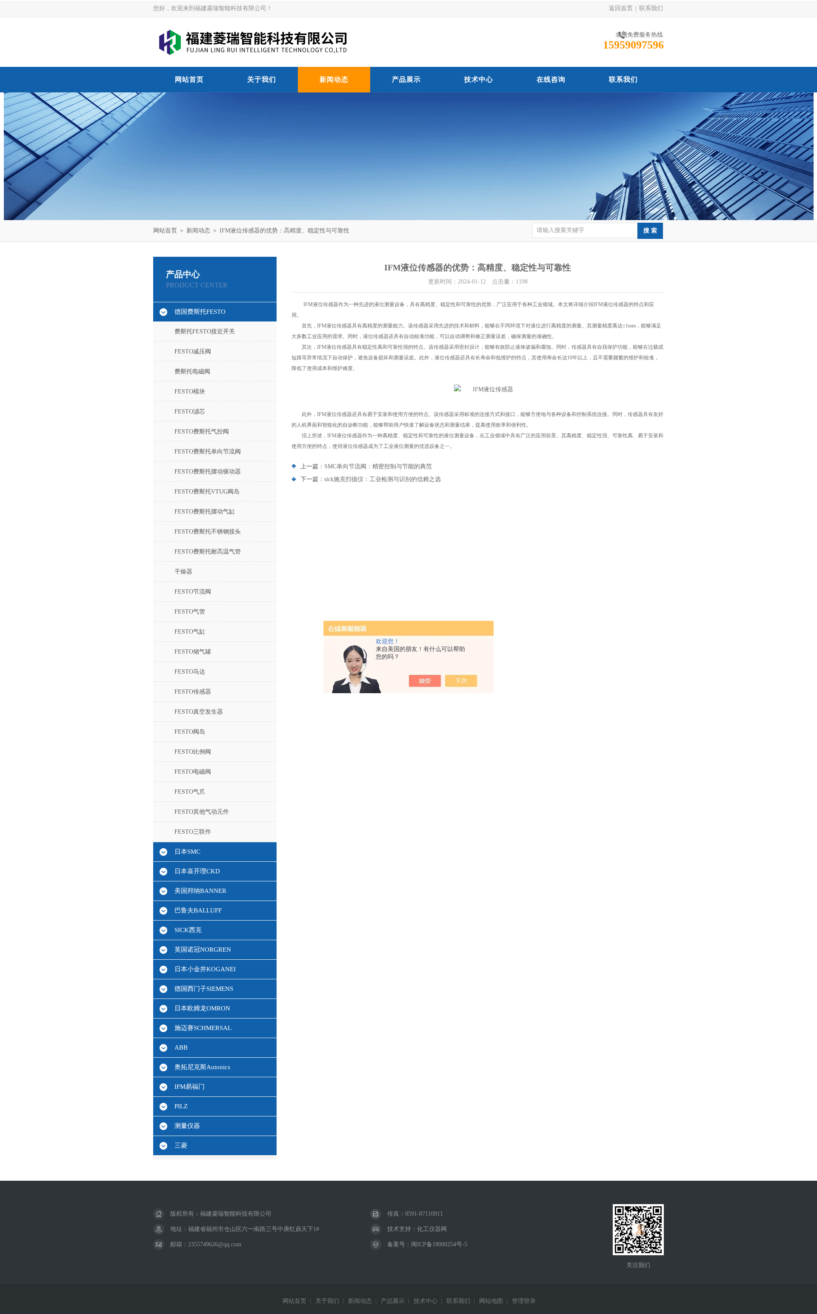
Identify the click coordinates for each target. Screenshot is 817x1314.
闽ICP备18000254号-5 (439, 1244)
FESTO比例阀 (192, 752)
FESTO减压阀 (192, 351)
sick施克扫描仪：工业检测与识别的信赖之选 (382, 479)
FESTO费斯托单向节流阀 (207, 451)
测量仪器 (187, 1125)
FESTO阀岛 (189, 732)
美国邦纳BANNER (200, 890)
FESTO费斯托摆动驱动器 (207, 471)
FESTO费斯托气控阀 (201, 431)
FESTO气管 (189, 611)
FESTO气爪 (189, 792)
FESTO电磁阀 (192, 772)
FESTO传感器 (192, 692)
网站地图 (491, 1301)
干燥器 (183, 571)
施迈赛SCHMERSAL (202, 1027)
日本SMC (187, 851)
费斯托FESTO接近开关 (204, 331)
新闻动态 (334, 79)
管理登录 (524, 1301)
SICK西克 (188, 930)
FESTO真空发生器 (198, 712)
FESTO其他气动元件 (201, 812)
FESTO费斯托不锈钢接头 (207, 531)
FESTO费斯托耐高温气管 (207, 551)
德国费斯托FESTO (200, 311)
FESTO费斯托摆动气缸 (204, 511)
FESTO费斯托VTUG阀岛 (207, 491)
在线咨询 (551, 79)
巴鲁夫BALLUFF (198, 910)
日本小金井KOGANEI (205, 969)
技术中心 (478, 79)
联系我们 (651, 8)
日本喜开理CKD (197, 871)
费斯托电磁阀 (192, 371)
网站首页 (189, 79)
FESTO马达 (189, 671)
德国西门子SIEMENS (203, 988)
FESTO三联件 (192, 832)
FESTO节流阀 (192, 591)
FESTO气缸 (189, 631)
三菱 (180, 1145)
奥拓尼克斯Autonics (202, 1067)
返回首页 (621, 8)
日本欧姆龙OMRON (202, 1008)
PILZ (181, 1106)
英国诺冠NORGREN (202, 949)
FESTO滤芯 (189, 411)
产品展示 (406, 79)
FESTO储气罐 (192, 651)
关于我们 (261, 79)
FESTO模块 (189, 391)
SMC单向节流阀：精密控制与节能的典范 (378, 466)
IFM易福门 (189, 1086)
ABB (181, 1047)
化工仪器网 (432, 1229)
